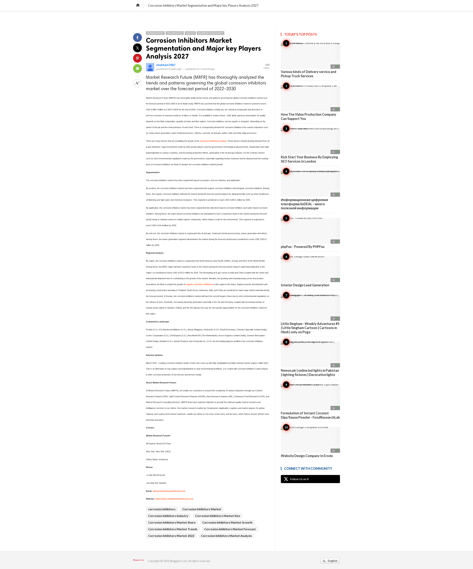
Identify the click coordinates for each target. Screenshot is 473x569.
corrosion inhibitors (162, 509)
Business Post (155, 33)
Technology (174, 33)
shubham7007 (165, 65)
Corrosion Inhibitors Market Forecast (230, 529)
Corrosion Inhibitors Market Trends (172, 529)
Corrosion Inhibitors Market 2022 (171, 535)
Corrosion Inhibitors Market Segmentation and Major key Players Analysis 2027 (203, 48)
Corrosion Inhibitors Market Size (217, 515)
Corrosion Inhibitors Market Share (171, 522)
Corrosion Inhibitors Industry (168, 515)
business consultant (210, 33)
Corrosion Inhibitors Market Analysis (226, 535)
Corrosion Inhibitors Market (201, 509)
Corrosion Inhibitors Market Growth (227, 522)
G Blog (190, 33)
